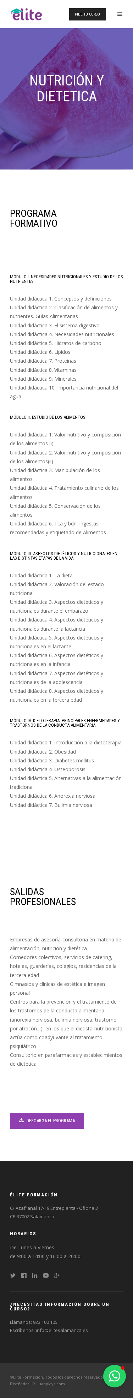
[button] (114, 1376)
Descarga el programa (50, 1120)
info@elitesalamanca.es (62, 1330)
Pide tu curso (87, 14)
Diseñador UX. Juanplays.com (37, 1383)
